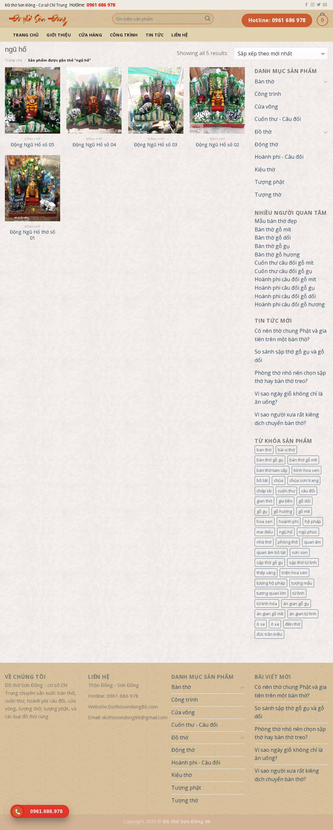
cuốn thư (286, 491)
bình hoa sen (306, 470)
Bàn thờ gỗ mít (273, 229)
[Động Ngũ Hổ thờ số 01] (32, 188)
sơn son (300, 552)
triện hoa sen (294, 572)
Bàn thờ (264, 81)
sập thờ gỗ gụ (270, 562)
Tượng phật (269, 181)
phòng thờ (288, 542)
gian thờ (264, 501)
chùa (278, 480)
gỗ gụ (262, 511)
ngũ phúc (308, 532)
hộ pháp (313, 521)
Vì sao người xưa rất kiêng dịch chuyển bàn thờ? (287, 419)
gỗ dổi (305, 501)
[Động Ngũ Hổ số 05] (32, 100)
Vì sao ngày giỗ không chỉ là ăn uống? (289, 398)
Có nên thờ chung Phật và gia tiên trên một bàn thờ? (290, 335)
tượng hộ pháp (271, 583)
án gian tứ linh (302, 614)
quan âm (312, 542)
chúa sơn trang (303, 480)
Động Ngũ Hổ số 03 (155, 145)
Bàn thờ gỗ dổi (273, 237)
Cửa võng (266, 106)
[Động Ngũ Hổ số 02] (217, 100)
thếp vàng (266, 572)
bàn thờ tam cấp (272, 470)
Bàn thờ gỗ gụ (272, 246)
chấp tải (264, 491)
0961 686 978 (101, 5)
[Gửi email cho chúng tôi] (325, 5)
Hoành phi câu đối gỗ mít (285, 279)
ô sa (261, 624)
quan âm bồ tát (271, 552)
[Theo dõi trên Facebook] (306, 5)
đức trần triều (269, 634)
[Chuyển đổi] (325, 81)
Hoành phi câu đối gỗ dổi (285, 296)
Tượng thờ (268, 194)
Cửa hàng (90, 35)
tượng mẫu (301, 583)
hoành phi (289, 521)
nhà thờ (264, 542)
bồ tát (262, 480)
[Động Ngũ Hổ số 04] (94, 100)
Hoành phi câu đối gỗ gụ (285, 287)
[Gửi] (207, 18)
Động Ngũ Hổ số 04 (94, 145)
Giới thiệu (59, 35)
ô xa (275, 624)
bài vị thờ (286, 450)
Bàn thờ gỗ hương (277, 254)
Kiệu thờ (265, 169)
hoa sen (265, 521)
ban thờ (264, 450)
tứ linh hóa (267, 603)
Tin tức (155, 35)
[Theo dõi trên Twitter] (319, 5)
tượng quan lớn (271, 593)
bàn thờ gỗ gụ (270, 460)
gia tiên (285, 501)
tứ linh (298, 593)
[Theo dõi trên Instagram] (312, 5)
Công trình (124, 35)
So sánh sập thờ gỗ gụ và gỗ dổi (289, 356)
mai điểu (265, 532)
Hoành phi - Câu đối (279, 156)
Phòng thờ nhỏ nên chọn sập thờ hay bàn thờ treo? (290, 377)
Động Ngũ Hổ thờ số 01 (32, 235)
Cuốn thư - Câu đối (278, 119)
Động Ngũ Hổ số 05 (32, 145)
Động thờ (266, 144)
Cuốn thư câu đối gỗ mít (284, 262)
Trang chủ (26, 35)
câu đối (308, 491)
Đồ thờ (263, 131)
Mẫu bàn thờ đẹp (276, 221)
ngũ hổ (286, 532)
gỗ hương (282, 511)
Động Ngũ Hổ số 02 (217, 145)
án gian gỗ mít (270, 614)
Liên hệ (179, 35)
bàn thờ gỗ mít (303, 460)
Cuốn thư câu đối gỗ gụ (283, 271)
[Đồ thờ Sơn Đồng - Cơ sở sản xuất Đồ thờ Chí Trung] (53, 19)
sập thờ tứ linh (303, 562)
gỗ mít (304, 511)
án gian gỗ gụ (296, 603)
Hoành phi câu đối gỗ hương (290, 304)
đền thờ (292, 624)
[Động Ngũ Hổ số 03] (155, 100)
